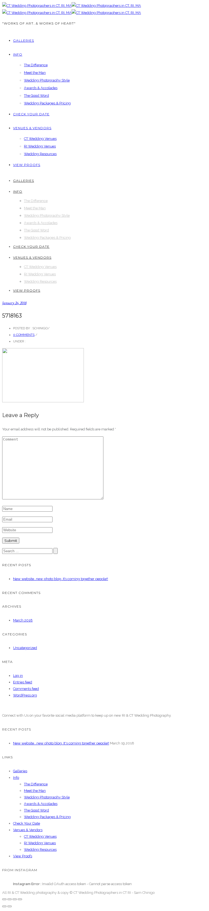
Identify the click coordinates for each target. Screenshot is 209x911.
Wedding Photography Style (47, 80)
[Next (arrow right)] (9, 906)
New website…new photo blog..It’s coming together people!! (60, 579)
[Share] (9, 899)
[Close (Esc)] (4, 899)
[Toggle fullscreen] (15, 899)
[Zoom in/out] (20, 899)
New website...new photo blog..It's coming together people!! (61, 743)
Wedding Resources (40, 154)
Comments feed (26, 689)
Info (17, 54)
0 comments (24, 335)
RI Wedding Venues (40, 146)
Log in (18, 676)
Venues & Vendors (32, 128)
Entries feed (22, 682)
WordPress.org (25, 695)
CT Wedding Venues (40, 139)
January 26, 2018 (14, 303)
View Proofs (26, 165)
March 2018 (23, 620)
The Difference (36, 65)
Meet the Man (35, 73)
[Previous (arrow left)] (4, 906)
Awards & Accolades (40, 88)
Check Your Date (31, 114)
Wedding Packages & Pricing (47, 103)
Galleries (23, 40)
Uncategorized (25, 648)
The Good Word (36, 95)
